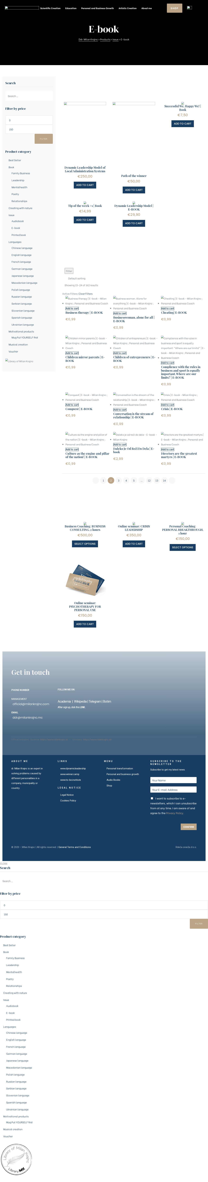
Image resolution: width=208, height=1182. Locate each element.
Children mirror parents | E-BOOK (84, 359)
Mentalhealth (19, 187)
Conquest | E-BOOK (78, 409)
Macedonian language (24, 282)
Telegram (95, 701)
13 (156, 480)
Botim (107, 701)
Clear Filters (85, 293)
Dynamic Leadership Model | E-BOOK (133, 207)
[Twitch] (114, 695)
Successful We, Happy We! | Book (182, 108)
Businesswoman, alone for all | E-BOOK (134, 319)
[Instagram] (86, 695)
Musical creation (18, 344)
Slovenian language (23, 310)
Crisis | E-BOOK (171, 409)
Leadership (18, 180)
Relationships (19, 201)
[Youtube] (100, 695)
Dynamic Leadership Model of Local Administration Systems (85, 169)
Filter (44, 138)
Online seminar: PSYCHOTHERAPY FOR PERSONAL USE (85, 606)
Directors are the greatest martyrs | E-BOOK (179, 455)
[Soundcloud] (66, 695)
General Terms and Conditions (74, 847)
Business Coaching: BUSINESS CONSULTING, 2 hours (85, 528)
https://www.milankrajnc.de (97, 739)
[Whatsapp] (120, 695)
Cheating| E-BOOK (174, 313)
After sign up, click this (68, 707)
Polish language (21, 289)
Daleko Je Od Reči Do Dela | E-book (133, 450)
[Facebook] (59, 695)
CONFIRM (188, 826)
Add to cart (85, 185)
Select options (85, 544)
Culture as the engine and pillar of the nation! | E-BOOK (87, 455)
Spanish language (22, 317)
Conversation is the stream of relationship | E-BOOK (133, 415)
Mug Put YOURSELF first (25, 337)
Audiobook (18, 221)
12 (149, 480)
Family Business (21, 173)
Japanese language (23, 275)
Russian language (22, 296)
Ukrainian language (23, 324)
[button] (174, 8)
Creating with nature (20, 208)
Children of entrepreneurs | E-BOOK (134, 359)
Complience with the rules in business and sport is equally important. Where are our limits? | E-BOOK (180, 372)
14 (164, 480)
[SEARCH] (49, 96)
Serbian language (22, 303)
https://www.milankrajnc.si (54, 739)
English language (22, 255)
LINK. (82, 707)
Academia (65, 701)
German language (22, 268)
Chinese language (22, 248)
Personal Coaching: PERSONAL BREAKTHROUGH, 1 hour (182, 529)
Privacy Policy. (175, 813)
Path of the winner (134, 176)
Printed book (19, 235)
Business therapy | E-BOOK (84, 313)
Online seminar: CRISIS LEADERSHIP (134, 528)
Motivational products (21, 331)
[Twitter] (93, 695)
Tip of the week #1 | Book (85, 206)
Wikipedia (80, 701)
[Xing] (80, 695)
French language (21, 261)
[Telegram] (107, 695)
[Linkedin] (73, 695)
